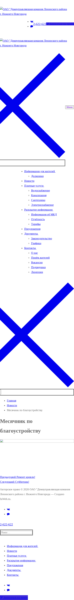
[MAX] (31, 26)
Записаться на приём (61, 23)
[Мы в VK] (8, 509)
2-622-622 (39, 24)
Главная (11, 400)
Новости (12, 405)
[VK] (31, 21)
